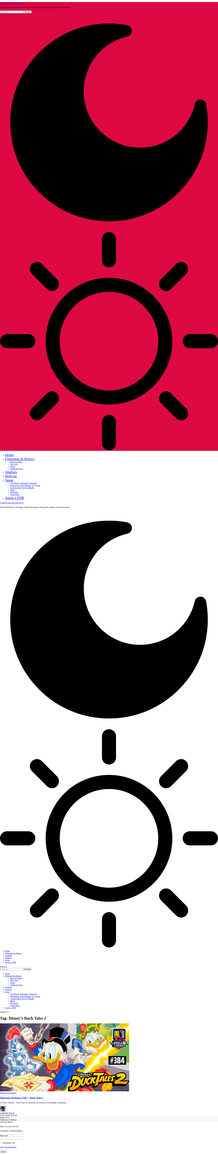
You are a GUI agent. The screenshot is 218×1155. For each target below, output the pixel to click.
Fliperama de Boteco (8, 1093)
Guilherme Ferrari (7, 1113)
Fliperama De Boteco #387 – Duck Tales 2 (21, 1098)
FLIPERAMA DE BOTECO (12, 3)
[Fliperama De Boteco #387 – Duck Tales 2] (64, 1091)
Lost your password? (8, 1147)
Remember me (9, 1143)
